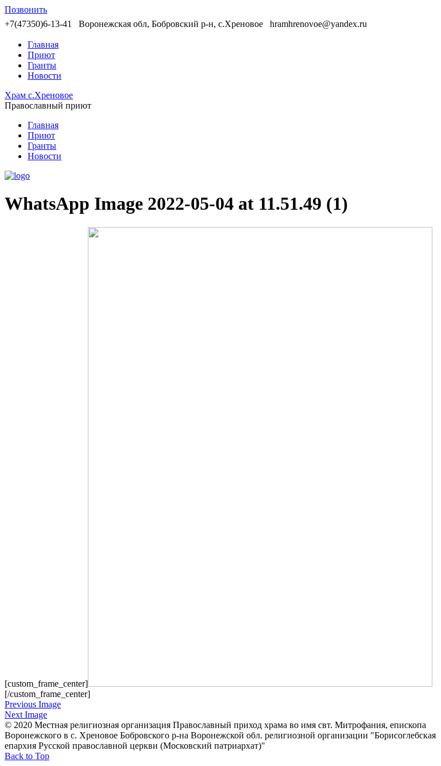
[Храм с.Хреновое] (17, 175)
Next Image (26, 714)
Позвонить (26, 9)
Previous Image (33, 704)
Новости (44, 75)
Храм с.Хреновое (39, 95)
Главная (43, 44)
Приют (41, 55)
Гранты (42, 65)
